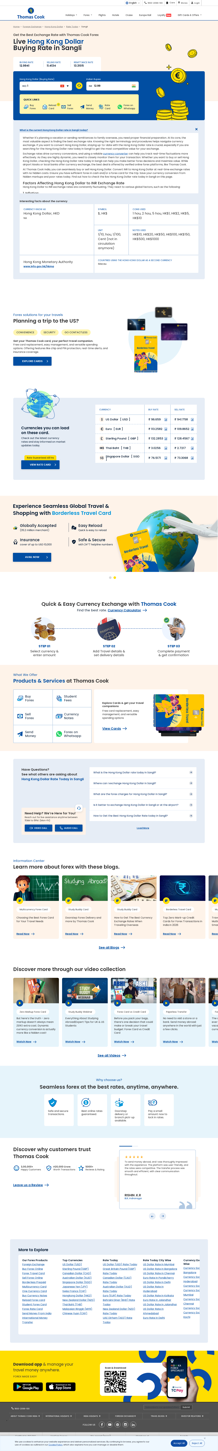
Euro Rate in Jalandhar (157, 1300)
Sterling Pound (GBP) (75, 1269)
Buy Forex (29, 698)
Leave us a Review (28, 1185)
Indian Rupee (93, 79)
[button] (110, 577)
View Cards (111, 728)
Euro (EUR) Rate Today (117, 1295)
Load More (143, 828)
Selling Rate (54, 62)
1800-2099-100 (22, 1408)
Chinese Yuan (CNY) (74, 1313)
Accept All (179, 1443)
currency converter (115, 153)
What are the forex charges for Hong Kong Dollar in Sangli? (130, 794)
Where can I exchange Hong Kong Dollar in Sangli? (124, 783)
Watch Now (23, 1041)
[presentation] (152, 1216)
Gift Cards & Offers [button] (189, 15)
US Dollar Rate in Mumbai (158, 1264)
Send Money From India (36, 1313)
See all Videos (109, 1055)
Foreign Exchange (33, 1264)
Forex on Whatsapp (72, 734)
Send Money (30, 734)
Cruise (129, 15)
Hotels (115, 15)
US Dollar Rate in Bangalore (160, 1269)
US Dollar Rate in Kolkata (158, 1295)
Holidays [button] (70, 15)
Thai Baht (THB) (72, 1304)
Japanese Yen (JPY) (75, 1287)
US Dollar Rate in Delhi (156, 1282)
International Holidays (58, 1416)
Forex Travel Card (33, 1273)
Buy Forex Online (32, 1269)
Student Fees (70, 698)
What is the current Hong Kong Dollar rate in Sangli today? (54, 130)
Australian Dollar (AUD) (77, 1278)
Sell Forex (29, 716)
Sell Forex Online (32, 1278)
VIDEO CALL (40, 828)
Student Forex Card (34, 1304)
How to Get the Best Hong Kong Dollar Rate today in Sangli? (130, 815)
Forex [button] (87, 15)
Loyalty (164, 15)
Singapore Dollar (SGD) (77, 1282)
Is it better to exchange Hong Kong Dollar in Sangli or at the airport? (135, 804)
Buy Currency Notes (34, 1295)
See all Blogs (109, 947)
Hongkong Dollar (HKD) (77, 1295)
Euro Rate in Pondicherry (158, 1278)
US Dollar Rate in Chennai (159, 1273)
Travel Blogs (158, 1416)
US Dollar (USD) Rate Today (120, 1264)
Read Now (23, 934)
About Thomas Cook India (24, 1416)
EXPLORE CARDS (32, 361)
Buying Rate (26, 62)
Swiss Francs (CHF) (74, 1291)
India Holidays (91, 1416)
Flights (102, 15)
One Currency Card (34, 1291)
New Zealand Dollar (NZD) (78, 1300)
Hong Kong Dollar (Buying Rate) (37, 79)
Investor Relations (191, 1416)
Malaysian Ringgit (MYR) (77, 1309)
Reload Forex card (33, 1300)
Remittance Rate (83, 62)
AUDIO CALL (71, 828)
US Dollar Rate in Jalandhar (160, 1304)
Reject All (197, 1443)
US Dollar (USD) (72, 1264)
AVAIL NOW (32, 557)
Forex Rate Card (32, 1309)
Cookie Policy (55, 1444)
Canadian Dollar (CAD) (76, 1273)
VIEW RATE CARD (40, 464)
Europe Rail (145, 15)
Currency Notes (71, 716)
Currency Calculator (124, 610)
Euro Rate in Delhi (154, 1318)
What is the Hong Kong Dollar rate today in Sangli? (124, 772)
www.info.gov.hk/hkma (38, 266)
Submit (186, 1407)
